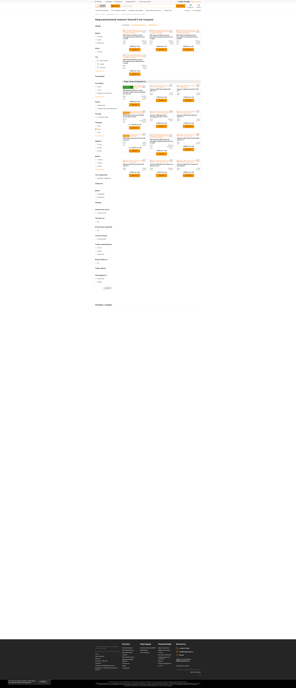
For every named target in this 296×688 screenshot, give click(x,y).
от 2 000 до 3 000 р (102, 117)
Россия (99, 248)
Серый (102, 64)
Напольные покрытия (101, 10)
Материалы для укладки (136, 10)
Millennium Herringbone (104, 93)
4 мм (98, 126)
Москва (181, 655)
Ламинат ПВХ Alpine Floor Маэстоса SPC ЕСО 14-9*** (161, 165)
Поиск (182, 6)
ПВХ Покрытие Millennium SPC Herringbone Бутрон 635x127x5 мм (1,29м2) (134, 36)
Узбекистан (100, 254)
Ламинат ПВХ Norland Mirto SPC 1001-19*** (160, 90)
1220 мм (99, 163)
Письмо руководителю (164, 663)
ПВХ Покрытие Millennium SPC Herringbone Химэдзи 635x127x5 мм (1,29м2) (161, 36)
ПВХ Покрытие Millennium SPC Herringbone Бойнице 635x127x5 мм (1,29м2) (161, 141)
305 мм (99, 151)
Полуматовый (101, 239)
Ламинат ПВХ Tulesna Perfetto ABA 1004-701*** (188, 139)
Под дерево (100, 194)
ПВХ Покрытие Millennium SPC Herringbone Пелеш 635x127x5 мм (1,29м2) (133, 61)
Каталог (116, 6)
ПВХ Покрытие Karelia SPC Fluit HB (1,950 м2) (134, 139)
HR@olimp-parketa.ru (183, 661)
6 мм (98, 132)
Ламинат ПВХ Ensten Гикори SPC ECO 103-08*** (187, 165)
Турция (99, 251)
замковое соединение (104, 178)
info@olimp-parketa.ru (186, 652)
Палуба (99, 282)
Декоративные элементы (153, 10)
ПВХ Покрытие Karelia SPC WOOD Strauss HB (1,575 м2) (133, 116)
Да (98, 221)
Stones (99, 87)
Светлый (102, 67)
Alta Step (100, 36)
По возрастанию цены (138, 25)
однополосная (101, 213)
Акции (187, 10)
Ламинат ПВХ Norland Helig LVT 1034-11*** (187, 116)
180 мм (99, 148)
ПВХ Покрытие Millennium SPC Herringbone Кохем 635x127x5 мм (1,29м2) (187, 36)
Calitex (99, 40)
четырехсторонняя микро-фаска (107, 108)
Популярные (153, 25)
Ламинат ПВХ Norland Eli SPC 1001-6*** (188, 90)
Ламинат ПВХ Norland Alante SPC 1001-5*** (133, 165)
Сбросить (107, 288)
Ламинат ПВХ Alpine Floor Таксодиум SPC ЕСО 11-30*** (159, 116)
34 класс (99, 52)
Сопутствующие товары (118, 10)
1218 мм (99, 160)
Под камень (101, 197)
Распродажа (197, 10)
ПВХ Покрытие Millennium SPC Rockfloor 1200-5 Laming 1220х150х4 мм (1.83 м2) (134, 92)
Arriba (99, 90)
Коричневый (104, 60)
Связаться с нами (196, 1)
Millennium (100, 43)
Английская (100, 279)
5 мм (98, 129)
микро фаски (101, 105)
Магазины (109, 2)
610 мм (99, 166)
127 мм (99, 144)
